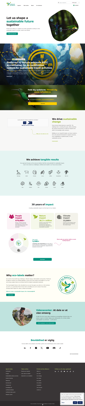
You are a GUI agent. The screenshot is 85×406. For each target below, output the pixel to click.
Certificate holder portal (10, 392)
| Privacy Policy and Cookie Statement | (42, 403)
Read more (9, 76)
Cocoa (42, 175)
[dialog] (72, 399)
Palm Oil (66, 175)
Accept (80, 402)
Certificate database (10, 389)
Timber (46, 187)
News (32, 5)
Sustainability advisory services (12, 375)
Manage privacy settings (28, 125)
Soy (38, 187)
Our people (39, 380)
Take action (26, 5)
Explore (19, 5)
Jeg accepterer (32, 99)
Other (62, 187)
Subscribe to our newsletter (26, 375)
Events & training (9, 378)
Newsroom (8, 380)
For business (39, 5)
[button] (13, 369)
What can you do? (12, 33)
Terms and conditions (33, 403)
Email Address (32, 94)
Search (59, 3)
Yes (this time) (27, 122)
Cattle (26, 175)
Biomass (18, 175)
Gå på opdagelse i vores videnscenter (46, 323)
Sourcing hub (8, 382)
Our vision (39, 373)
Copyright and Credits (51, 403)
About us (38, 371)
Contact (76, 5)
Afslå (75, 402)
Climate (34, 175)
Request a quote (9, 394)
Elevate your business (25, 371)
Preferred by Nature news (20, 59)
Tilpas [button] (63, 402)
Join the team (39, 387)
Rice (22, 187)
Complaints (39, 385)
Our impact (39, 378)
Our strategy (39, 375)
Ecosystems (58, 175)
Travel (54, 187)
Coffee (50, 175)
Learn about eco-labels (25, 373)
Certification (8, 371)
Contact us (39, 389)
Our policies (39, 382)
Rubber (30, 187)
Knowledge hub (9, 387)
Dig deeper (42, 259)
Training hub (8, 385)
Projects (7, 373)
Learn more (55, 141)
